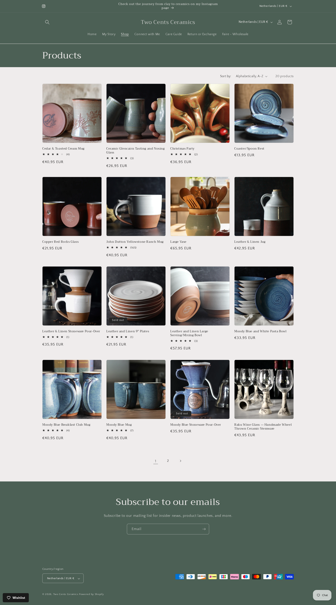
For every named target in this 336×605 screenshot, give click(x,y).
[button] (47, 22)
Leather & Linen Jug (249, 242)
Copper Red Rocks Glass (60, 242)
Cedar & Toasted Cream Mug (63, 149)
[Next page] (180, 461)
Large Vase (178, 242)
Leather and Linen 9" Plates (127, 331)
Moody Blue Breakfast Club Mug (66, 425)
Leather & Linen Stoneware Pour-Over (71, 331)
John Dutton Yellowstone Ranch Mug (135, 242)
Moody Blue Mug (119, 425)
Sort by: (225, 76)
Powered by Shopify (91, 594)
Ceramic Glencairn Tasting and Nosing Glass (135, 151)
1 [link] (155, 461)
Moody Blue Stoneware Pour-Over (195, 425)
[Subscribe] (204, 529)
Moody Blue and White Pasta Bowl (260, 331)
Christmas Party (182, 149)
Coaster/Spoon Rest (249, 149)
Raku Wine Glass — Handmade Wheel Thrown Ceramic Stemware (263, 427)
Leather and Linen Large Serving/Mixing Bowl (189, 333)
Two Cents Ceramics (65, 594)
